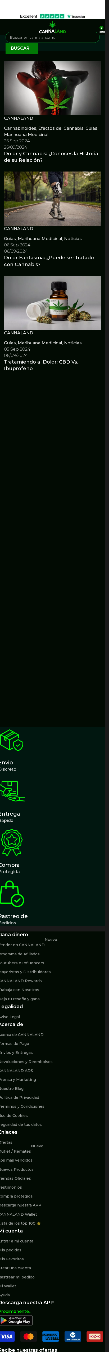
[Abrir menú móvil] (6, 27)
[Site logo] (52, 26)
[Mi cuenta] (93, 27)
